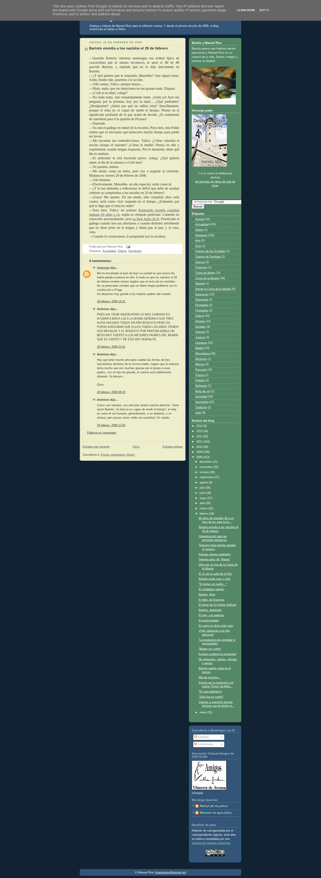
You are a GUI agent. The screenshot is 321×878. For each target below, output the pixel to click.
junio (203, 493)
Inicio (136, 446)
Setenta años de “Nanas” (214, 559)
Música (199, 364)
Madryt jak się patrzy (214, 806)
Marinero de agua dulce (216, 812)
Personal (200, 369)
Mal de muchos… (210, 677)
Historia (200, 321)
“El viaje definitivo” (210, 691)
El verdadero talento (211, 589)
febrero (204, 513)
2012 (199, 436)
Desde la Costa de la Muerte (213, 289)
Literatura (201, 342)
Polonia (200, 380)
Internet (200, 332)
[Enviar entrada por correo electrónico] (127, 246)
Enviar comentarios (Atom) (118, 454)
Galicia (122, 251)
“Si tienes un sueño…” (213, 584)
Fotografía (201, 310)
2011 (199, 441)
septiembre (207, 477)
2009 (199, 452)
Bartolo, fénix (207, 594)
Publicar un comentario (101, 432)
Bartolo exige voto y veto (214, 578)
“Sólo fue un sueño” (211, 696)
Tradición (201, 407)
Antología (201, 235)
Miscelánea (202, 353)
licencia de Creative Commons (211, 843)
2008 (199, 457)
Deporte (200, 283)
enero (203, 712)
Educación (202, 294)
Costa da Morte (205, 272)
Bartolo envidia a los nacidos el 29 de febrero (128, 48)
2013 (199, 431)
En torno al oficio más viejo (216, 625)
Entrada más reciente (96, 446)
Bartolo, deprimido (210, 610)
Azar (198, 246)
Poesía (199, 375)
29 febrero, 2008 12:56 (111, 425)
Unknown (103, 267)
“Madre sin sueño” (210, 648)
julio (202, 487)
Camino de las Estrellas (210, 251)
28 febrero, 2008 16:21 (111, 301)
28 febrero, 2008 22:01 (111, 346)
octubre (205, 472)
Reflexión (201, 385)
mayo (203, 498)
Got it (264, 10)
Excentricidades (209, 620)
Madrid (199, 348)
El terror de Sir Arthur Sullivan (217, 604)
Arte (197, 240)
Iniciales (200, 326)
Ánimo (199, 229)
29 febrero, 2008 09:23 (111, 392)
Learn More (246, 10)
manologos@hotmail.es (170, 872)
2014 (199, 426)
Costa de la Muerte (207, 278)
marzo (204, 508)
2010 (199, 446)
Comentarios (205, 744)
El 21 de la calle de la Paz (215, 573)
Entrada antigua (173, 446)
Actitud (199, 219)
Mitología (201, 359)
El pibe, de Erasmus (211, 599)
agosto (204, 482)
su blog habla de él (146, 219)
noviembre (207, 467)
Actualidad (109, 251)
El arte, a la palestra (211, 615)
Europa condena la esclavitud (217, 654)
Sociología (135, 251)
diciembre (206, 461)
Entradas (203, 737)
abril (203, 503)
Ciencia (200, 262)
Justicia (200, 337)
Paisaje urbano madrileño (215, 554)
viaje (198, 412)
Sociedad (201, 396)
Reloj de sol (202, 391)
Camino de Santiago (208, 256)
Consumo (201, 267)
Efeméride (201, 299)
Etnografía (201, 305)
